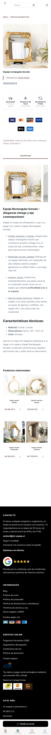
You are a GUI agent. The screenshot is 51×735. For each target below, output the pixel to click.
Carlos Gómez (23, 78)
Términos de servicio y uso (15, 607)
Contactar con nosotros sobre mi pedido (22, 545)
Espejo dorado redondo (37, 448)
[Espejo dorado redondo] (36, 432)
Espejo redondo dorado (36, 401)
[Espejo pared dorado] (14, 385)
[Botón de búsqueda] (34, 5)
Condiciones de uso (12, 649)
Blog (5, 591)
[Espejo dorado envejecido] (14, 432)
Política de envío (11, 595)
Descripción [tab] (25, 156)
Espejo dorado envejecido (14, 448)
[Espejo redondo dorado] (36, 385)
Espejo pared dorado (14, 401)
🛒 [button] (20, 409)
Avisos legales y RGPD (13, 612)
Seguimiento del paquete (15, 644)
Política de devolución (13, 653)
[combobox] (22, 5)
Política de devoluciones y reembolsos (21, 603)
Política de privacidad (13, 599)
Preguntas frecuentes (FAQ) (16, 640)
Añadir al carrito (27, 724)
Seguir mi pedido (11, 540)
